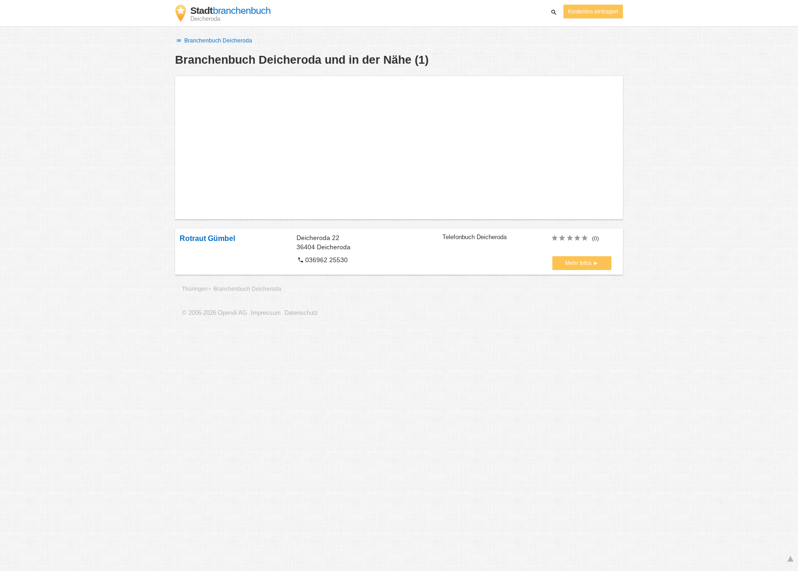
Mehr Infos (579, 263)
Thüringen (195, 289)
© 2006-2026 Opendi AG (214, 313)
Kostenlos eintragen (593, 11)
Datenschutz (301, 313)
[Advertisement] (399, 147)
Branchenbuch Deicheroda (217, 40)
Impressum (266, 313)
